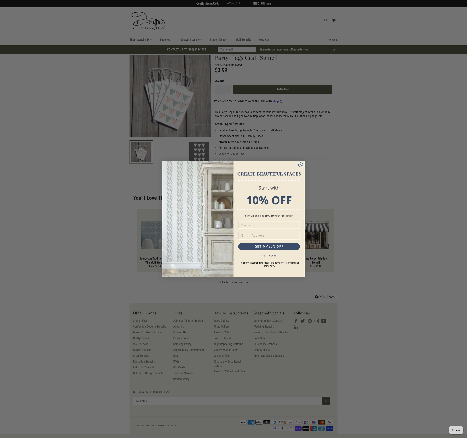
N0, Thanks (269, 255)
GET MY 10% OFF (269, 246)
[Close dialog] (300, 165)
